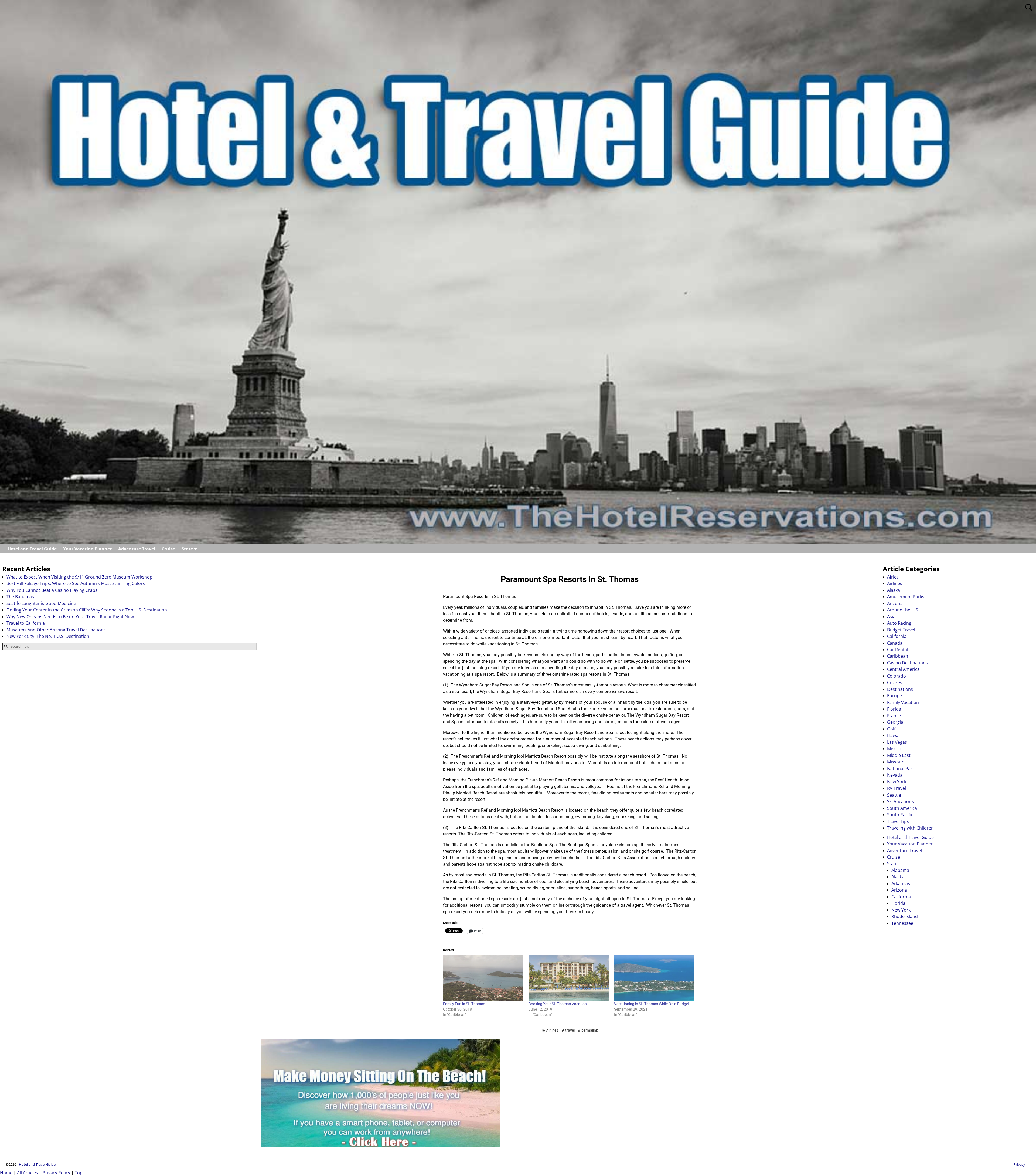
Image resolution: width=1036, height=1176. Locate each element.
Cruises (894, 682)
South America (902, 808)
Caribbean (897, 656)
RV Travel (896, 788)
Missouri (896, 762)
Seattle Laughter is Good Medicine (41, 603)
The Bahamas (20, 597)
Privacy (1019, 1164)
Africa (893, 577)
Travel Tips (898, 821)
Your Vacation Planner (87, 549)
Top (79, 1173)
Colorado (896, 676)
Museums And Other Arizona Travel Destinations (56, 630)
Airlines (552, 1030)
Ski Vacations (900, 801)
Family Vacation (903, 702)
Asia (891, 617)
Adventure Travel (136, 549)
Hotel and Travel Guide (32, 549)
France (894, 716)
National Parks (902, 768)
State (187, 549)
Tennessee (902, 923)
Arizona (895, 603)
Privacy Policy (56, 1173)
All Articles (27, 1173)
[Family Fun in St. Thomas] (483, 978)
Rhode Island (904, 916)
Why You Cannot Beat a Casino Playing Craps (51, 590)
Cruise (168, 549)
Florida (894, 709)
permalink (589, 1030)
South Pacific (900, 815)
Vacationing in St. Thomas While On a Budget (651, 1004)
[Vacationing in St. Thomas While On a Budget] (654, 978)
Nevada (894, 775)
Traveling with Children (910, 828)
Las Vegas (897, 742)
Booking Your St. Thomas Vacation (558, 1004)
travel (570, 1030)
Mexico (894, 749)
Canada (894, 643)
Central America (903, 669)
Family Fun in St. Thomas (464, 1004)
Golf (891, 729)
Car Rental (897, 649)
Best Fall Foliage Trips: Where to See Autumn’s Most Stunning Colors (75, 583)
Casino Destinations (907, 663)
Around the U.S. (903, 610)
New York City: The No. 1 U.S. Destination (47, 636)
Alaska (893, 590)
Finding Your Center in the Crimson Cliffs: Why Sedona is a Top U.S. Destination (86, 610)
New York (896, 782)
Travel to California (25, 623)
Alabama (900, 870)
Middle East (899, 755)
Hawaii (894, 735)
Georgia (895, 722)
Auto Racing (899, 623)
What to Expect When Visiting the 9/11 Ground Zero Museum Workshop (79, 577)
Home (6, 1173)
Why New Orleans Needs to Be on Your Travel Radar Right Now (70, 617)
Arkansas (900, 883)
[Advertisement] (129, 697)
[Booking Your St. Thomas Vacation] (569, 978)
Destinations (900, 689)
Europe (894, 696)
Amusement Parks (905, 597)
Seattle (894, 795)
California (896, 636)
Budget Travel (901, 630)
